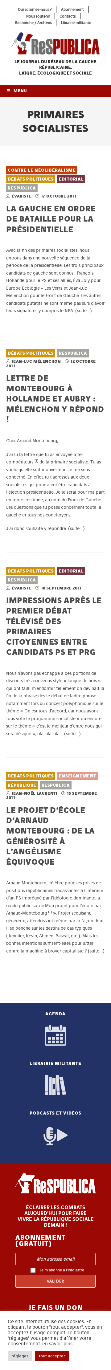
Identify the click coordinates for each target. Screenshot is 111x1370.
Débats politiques (31, 179)
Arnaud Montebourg (26, 883)
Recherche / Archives (33, 22)
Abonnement (72, 9)
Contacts (68, 16)
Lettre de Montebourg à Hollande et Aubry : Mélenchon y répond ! (55, 398)
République (22, 785)
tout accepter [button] (52, 1356)
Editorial (71, 179)
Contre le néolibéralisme (42, 170)
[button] (36, 462)
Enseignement (77, 776)
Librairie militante (76, 22)
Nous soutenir (38, 16)
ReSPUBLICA (22, 188)
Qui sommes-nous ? (34, 9)
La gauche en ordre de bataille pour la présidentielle (51, 219)
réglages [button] (19, 1356)
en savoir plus (57, 1344)
